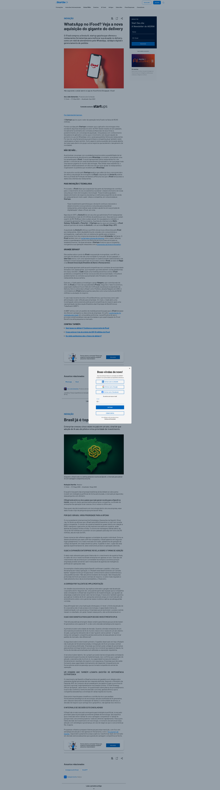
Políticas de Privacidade (110, 419)
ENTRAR (110, 407)
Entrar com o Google (111, 387)
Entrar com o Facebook (111, 392)
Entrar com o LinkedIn (111, 381)
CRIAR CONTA (110, 413)
